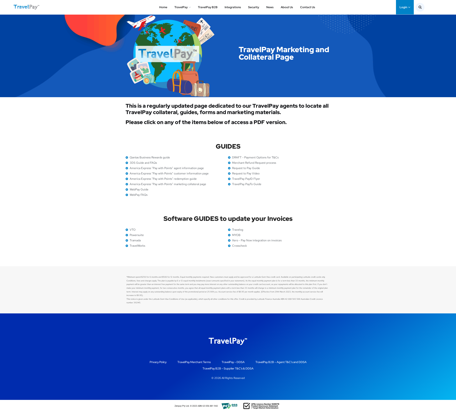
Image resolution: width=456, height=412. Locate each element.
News (270, 7)
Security (253, 7)
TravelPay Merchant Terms (194, 362)
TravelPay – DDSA (233, 362)
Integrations (233, 7)
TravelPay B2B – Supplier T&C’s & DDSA (228, 368)
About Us (287, 7)
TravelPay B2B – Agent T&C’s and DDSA (281, 362)
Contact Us (307, 7)
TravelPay (181, 7)
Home (163, 7)
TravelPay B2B (207, 7)
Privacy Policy (158, 362)
